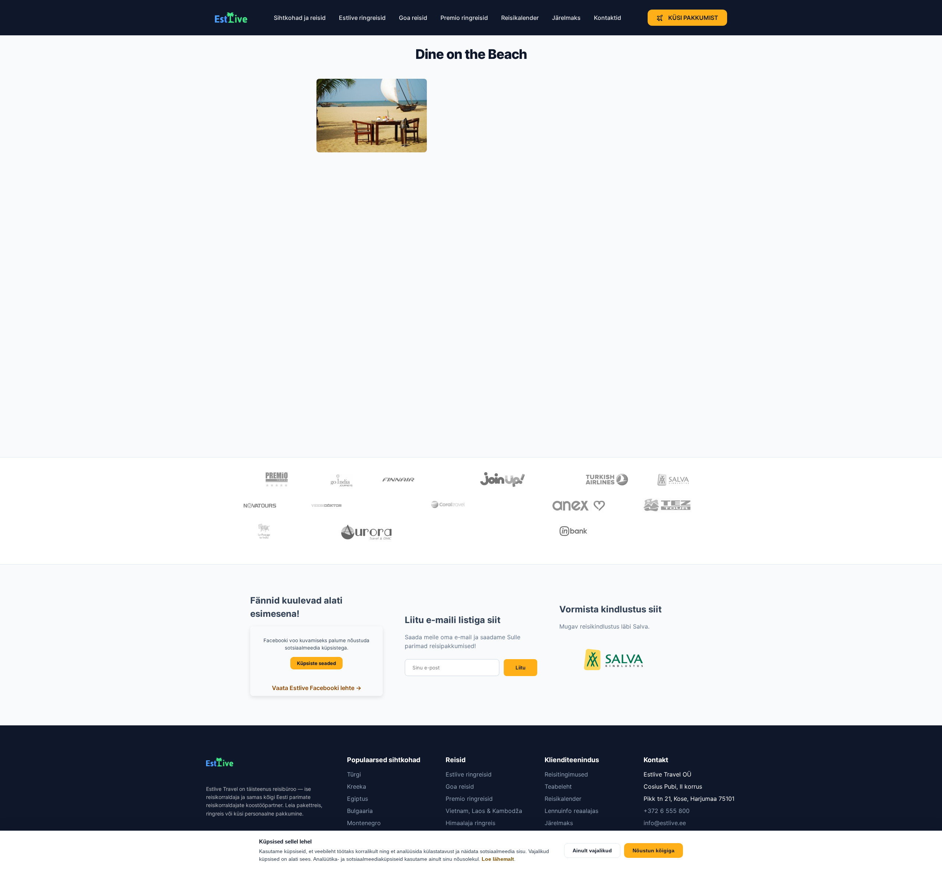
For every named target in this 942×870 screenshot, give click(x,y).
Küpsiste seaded (316, 663)
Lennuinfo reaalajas (571, 810)
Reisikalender (520, 17)
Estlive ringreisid (362, 17)
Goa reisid (413, 17)
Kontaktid (607, 17)
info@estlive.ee (665, 823)
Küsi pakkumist (693, 17)
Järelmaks (566, 17)
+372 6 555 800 (667, 810)
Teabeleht (558, 786)
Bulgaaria (360, 810)
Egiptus (357, 798)
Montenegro (364, 823)
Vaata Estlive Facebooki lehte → (316, 688)
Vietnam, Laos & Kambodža (484, 810)
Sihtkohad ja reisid (300, 17)
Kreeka (356, 786)
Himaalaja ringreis (470, 823)
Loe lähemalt (498, 859)
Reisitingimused (566, 774)
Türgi (354, 774)
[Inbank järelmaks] (573, 532)
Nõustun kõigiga (653, 850)
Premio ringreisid (464, 17)
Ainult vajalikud (592, 850)
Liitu (520, 668)
